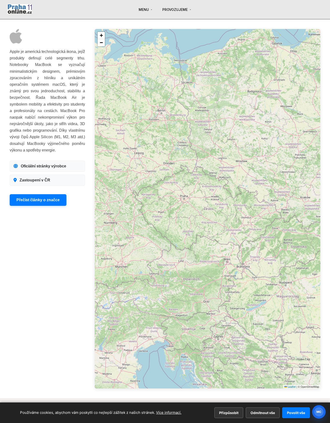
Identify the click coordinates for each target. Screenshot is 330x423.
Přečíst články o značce (38, 200)
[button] (101, 35)
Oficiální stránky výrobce (43, 166)
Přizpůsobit (228, 413)
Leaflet (291, 386)
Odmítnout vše (263, 413)
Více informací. (168, 412)
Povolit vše (296, 413)
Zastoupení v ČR (35, 180)
